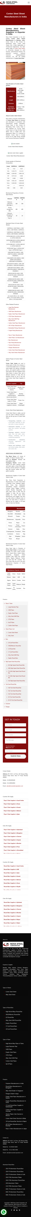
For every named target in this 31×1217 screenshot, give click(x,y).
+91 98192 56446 (13, 1147)
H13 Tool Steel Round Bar (14, 694)
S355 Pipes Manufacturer (15, 311)
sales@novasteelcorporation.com (14, 786)
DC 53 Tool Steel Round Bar (15, 700)
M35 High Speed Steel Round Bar (16, 668)
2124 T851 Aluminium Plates (14, 1186)
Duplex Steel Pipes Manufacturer (17, 314)
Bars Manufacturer (13, 340)
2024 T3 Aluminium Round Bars (15, 1171)
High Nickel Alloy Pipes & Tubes (15, 1043)
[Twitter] (14, 1210)
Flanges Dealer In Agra (12, 1093)
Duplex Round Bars (13, 658)
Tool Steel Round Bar (11, 684)
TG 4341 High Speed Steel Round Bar (16, 676)
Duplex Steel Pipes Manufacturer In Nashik (16, 1097)
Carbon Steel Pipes (13, 625)
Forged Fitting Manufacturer (15, 330)
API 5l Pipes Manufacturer (15, 325)
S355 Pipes (11, 610)
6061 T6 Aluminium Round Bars (15, 1192)
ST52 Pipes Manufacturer (15, 316)
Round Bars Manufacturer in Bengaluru (14, 1087)
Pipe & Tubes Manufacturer (15, 335)
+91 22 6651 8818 (13, 1149)
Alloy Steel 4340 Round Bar (13, 1020)
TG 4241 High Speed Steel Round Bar (16, 672)
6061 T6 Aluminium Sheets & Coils (15, 1195)
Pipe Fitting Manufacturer (15, 342)
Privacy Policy (12, 1206)
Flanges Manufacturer (14, 347)
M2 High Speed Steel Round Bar (16, 665)
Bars (7, 639)
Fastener (8, 703)
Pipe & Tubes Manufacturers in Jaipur (16, 1128)
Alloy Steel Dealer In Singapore (14, 1090)
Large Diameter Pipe (13, 607)
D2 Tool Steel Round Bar (14, 697)
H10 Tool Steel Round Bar (14, 687)
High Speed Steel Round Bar (13, 661)
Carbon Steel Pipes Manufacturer (17, 323)
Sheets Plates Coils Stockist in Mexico (14, 1114)
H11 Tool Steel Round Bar (14, 691)
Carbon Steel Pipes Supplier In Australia (14, 1110)
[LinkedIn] (17, 1210)
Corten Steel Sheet (13, 632)
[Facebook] (11, 1210)
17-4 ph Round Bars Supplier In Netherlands (14, 1106)
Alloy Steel (11, 635)
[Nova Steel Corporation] (9, 2)
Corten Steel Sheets (20, 48)
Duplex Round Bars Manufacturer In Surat (16, 1101)
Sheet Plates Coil (10, 629)
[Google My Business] (19, 1210)
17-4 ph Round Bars (13, 652)
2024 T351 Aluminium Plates (14, 1177)
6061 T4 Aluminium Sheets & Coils (15, 1189)
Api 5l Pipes (11, 622)
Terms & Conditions (22, 1206)
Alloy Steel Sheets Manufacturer (17, 352)
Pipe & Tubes (9, 603)
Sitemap (15, 1207)
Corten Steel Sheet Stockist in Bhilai (16, 1118)
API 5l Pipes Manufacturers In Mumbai (14, 1125)
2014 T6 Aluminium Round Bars (15, 1168)
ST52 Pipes (11, 619)
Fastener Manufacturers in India (15, 1083)
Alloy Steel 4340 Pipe (13, 616)
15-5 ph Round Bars (13, 642)
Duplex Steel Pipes (13, 613)
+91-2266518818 (11, 783)
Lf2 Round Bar (11, 648)
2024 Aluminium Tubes (12, 1183)
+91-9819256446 (11, 780)
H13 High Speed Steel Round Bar (16, 680)
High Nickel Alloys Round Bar (14, 1011)
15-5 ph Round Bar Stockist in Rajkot (16, 1121)
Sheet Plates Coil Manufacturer (16, 337)
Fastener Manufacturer (14, 345)
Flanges (8, 706)
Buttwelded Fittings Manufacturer (17, 328)
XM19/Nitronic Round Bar (14, 645)
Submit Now (15, 756)
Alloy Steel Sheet (10, 994)
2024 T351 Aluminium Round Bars (15, 1180)
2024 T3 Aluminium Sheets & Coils (15, 1174)
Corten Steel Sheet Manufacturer (17, 350)
